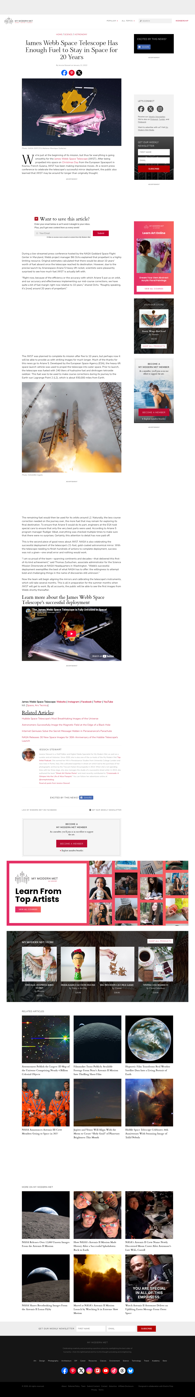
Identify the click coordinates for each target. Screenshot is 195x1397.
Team (83, 1386)
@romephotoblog (46, 779)
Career (83, 1361)
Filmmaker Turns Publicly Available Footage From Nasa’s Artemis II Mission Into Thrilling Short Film (96, 1070)
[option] (100, 918)
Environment (114, 1361)
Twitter (98, 701)
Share (87, 797)
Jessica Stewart (65, 65)
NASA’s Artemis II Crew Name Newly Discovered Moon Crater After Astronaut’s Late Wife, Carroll (148, 1246)
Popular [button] (111, 21)
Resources (93, 1361)
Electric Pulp (168, 1386)
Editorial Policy (74, 1386)
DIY (75, 1361)
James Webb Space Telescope (71, 158)
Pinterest (154, 119)
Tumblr (162, 119)
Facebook (86, 701)
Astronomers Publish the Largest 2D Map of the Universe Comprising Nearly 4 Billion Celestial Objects (46, 1070)
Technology (136, 1361)
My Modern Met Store (38, 942)
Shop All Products (154, 346)
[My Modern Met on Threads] (122, 1370)
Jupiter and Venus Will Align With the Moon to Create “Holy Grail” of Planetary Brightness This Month (97, 1133)
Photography (53, 1361)
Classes (103, 1361)
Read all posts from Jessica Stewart (54, 783)
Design (42, 1361)
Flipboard (142, 122)
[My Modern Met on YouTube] (105, 1370)
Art (35, 1361)
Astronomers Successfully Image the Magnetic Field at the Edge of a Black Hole (66, 724)
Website (61, 701)
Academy (156, 1361)
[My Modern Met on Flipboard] (97, 1370)
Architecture (66, 1361)
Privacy (94, 1390)
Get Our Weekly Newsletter (106, 810)
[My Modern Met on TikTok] (114, 1370)
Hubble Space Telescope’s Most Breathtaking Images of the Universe (60, 718)
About (64, 1386)
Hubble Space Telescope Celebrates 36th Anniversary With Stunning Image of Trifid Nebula (146, 1133)
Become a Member (71, 843)
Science (68, 34)
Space (30, 705)
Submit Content (93, 1386)
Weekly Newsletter (157, 116)
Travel (146, 1361)
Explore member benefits (72, 850)
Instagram (73, 701)
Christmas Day (70, 162)
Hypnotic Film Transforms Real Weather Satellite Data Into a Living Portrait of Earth (147, 1070)
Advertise (113, 1386)
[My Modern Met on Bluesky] (130, 1370)
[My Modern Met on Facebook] (64, 1370)
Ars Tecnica (41, 705)
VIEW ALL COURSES (154, 288)
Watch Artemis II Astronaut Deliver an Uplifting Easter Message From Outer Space (146, 1309)
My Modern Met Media (153, 128)
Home (59, 34)
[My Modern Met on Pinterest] (73, 1370)
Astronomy (80, 34)
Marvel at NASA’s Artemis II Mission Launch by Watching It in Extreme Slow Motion (96, 1309)
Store (165, 1361)
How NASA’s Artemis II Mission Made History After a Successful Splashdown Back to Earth (95, 1246)
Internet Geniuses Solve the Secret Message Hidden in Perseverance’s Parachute (67, 731)
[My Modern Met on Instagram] (89, 1370)
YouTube (108, 701)
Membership (182, 21)
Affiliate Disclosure (125, 1386)
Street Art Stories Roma (66, 773)
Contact (104, 1386)
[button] (128, 21)
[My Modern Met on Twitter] (81, 1370)
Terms (101, 1390)
